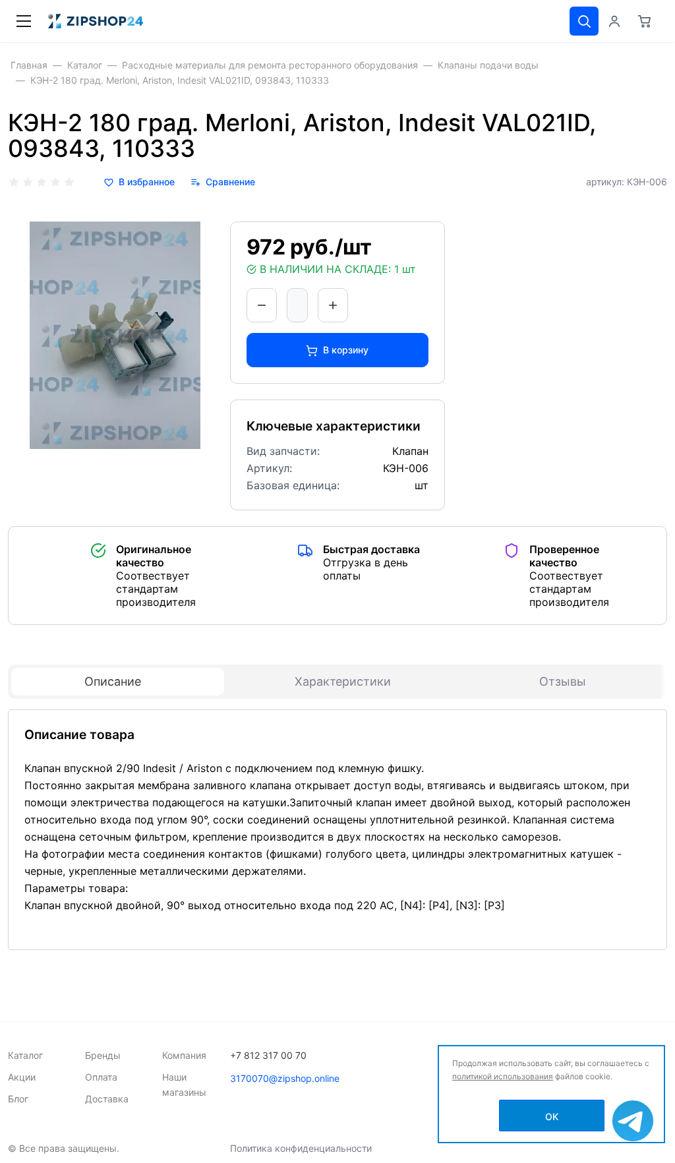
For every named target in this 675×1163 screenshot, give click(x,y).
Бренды (103, 1055)
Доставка (107, 1098)
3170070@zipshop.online (284, 1078)
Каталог (25, 1055)
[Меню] (23, 21)
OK (551, 1116)
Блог (18, 1098)
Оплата (101, 1077)
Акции (22, 1077)
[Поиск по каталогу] (584, 21)
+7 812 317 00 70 (268, 1055)
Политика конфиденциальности (301, 1148)
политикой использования (502, 1076)
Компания (184, 1055)
